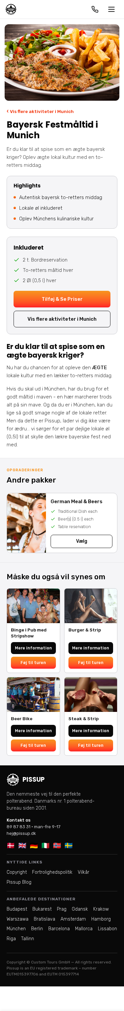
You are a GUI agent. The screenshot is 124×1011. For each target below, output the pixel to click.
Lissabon (107, 929)
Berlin (37, 929)
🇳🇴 (57, 845)
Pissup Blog (19, 882)
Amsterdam (73, 919)
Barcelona (59, 929)
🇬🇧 (22, 845)
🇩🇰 (11, 845)
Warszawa (17, 919)
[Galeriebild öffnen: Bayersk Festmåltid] (62, 62)
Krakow (101, 909)
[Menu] (111, 9)
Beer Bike (21, 718)
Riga (11, 939)
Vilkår (83, 872)
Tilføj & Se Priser (62, 299)
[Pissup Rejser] (11, 9)
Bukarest (42, 909)
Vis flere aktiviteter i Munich (40, 111)
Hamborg (101, 919)
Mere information (33, 647)
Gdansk (80, 909)
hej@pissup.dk (21, 833)
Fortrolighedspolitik (52, 872)
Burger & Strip (84, 629)
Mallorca (84, 929)
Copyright (17, 872)
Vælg (81, 541)
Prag (61, 909)
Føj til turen (33, 662)
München (16, 929)
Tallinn (27, 939)
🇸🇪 (68, 845)
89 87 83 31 (18, 826)
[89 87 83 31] (95, 9)
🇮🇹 (45, 845)
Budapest (17, 909)
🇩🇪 (34, 845)
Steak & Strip (83, 718)
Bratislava (44, 919)
